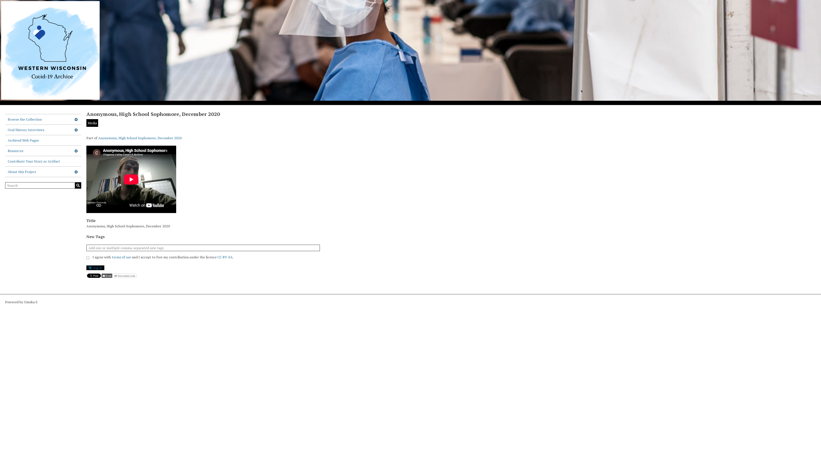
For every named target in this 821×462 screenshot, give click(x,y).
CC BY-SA (225, 257)
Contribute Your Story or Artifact (34, 161)
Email (108, 275)
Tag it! (97, 268)
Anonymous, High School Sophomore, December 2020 (140, 138)
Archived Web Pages (23, 140)
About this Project (22, 171)
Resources (15, 150)
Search (78, 185)
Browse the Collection (25, 119)
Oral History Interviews (26, 129)
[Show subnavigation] (76, 119)
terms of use (121, 257)
